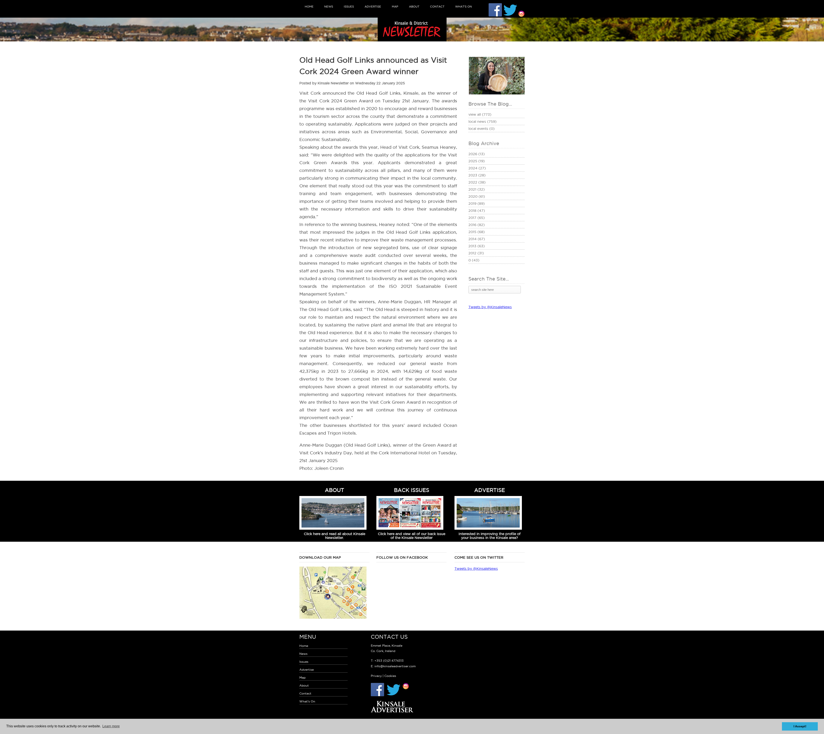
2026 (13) (476, 154)
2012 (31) (476, 253)
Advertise (373, 6)
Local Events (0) (481, 128)
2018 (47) (476, 210)
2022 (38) (477, 182)
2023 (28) (477, 175)
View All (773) (479, 114)
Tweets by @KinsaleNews (490, 307)
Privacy (376, 676)
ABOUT (334, 490)
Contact (437, 6)
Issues (349, 6)
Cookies (390, 676)
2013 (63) (476, 246)
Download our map (320, 557)
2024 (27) (477, 168)
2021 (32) (476, 189)
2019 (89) (476, 203)
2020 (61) (476, 196)
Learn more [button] (111, 726)
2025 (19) (476, 161)
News (328, 6)
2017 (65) (476, 218)
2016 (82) (476, 225)
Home (309, 6)
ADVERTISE (489, 490)
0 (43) (473, 260)
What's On (463, 6)
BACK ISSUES (411, 490)
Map (395, 6)
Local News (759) (482, 121)
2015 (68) (476, 232)
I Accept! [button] (800, 726)
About (414, 6)
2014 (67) (476, 239)
